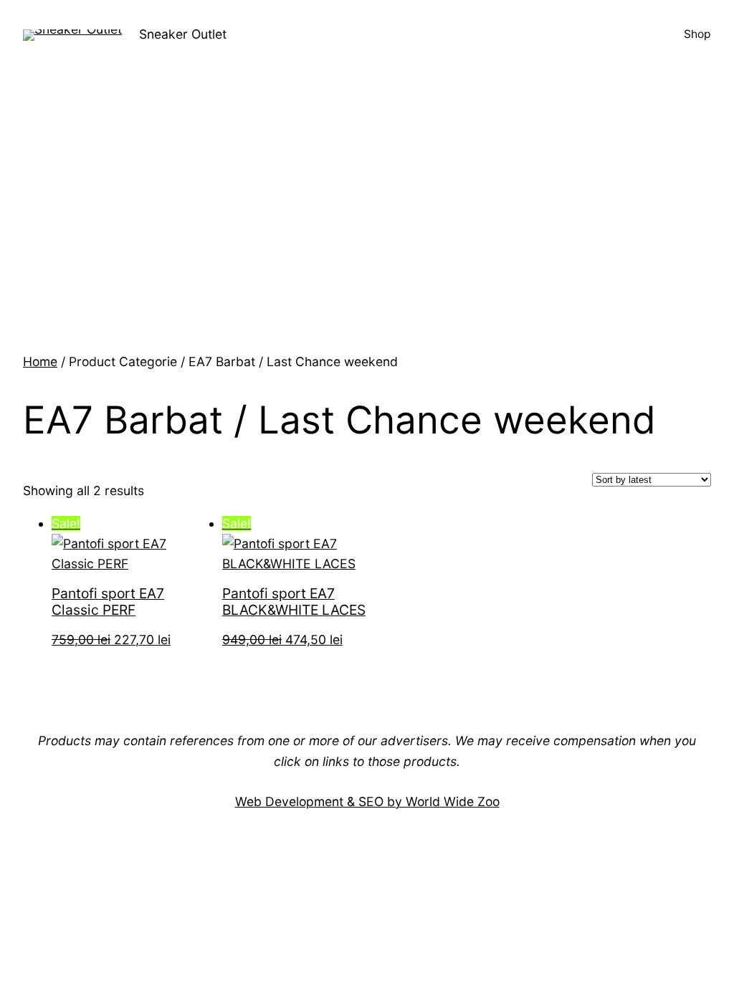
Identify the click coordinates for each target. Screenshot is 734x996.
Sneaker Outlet (183, 34)
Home (40, 361)
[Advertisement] (367, 244)
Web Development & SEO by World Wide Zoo (367, 801)
